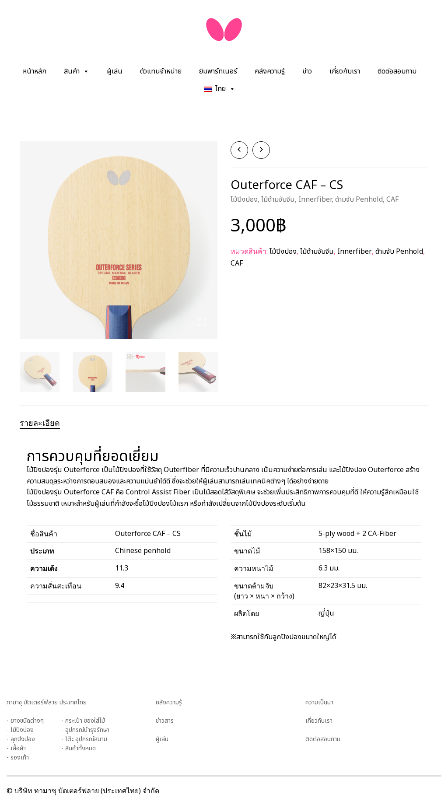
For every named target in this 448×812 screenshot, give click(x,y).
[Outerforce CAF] (239, 150)
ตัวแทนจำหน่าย (161, 71)
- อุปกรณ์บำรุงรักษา (85, 730)
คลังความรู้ (270, 71)
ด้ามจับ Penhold (359, 199)
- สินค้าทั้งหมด (78, 748)
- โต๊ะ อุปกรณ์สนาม (84, 739)
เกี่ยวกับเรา (344, 71)
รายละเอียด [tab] (40, 422)
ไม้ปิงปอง (244, 199)
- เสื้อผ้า (16, 748)
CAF (392, 199)
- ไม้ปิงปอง (20, 730)
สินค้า (72, 71)
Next (212, 229)
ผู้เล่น (114, 71)
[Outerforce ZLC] (261, 150)
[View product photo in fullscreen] (202, 323)
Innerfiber (315, 199)
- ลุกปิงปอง (21, 739)
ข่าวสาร (165, 720)
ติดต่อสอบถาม (397, 71)
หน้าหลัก (34, 71)
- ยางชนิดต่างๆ (25, 720)
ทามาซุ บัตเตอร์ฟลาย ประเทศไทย (47, 702)
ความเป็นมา (319, 702)
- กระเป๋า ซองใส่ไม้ (83, 720)
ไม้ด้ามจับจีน (278, 199)
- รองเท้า (18, 757)
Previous (24, 229)
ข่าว (307, 71)
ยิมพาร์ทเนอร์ (218, 71)
